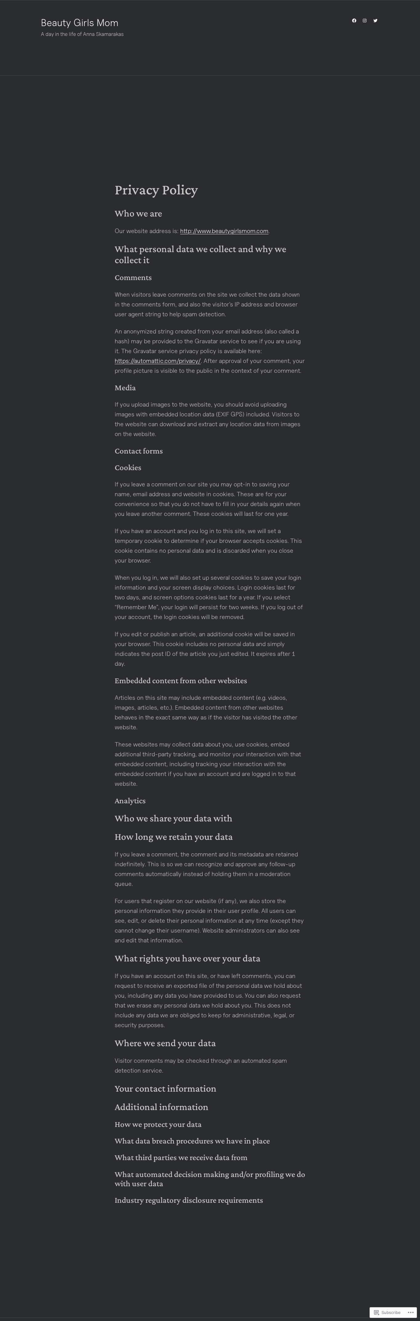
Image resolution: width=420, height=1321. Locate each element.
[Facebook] (354, 20)
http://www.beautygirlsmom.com (224, 231)
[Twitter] (375, 20)
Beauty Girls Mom (79, 22)
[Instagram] (364, 20)
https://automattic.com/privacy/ (158, 360)
